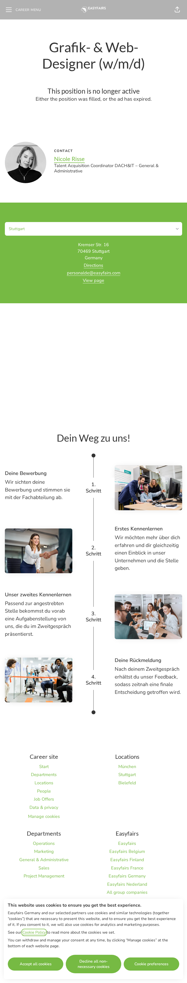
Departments (44, 774)
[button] (177, 10)
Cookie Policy (34, 932)
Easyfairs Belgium (127, 851)
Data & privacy (43, 807)
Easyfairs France (127, 868)
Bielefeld (127, 783)
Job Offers (44, 799)
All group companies (127, 892)
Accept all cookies (36, 964)
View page (93, 280)
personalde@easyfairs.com (93, 273)
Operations (44, 843)
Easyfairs (127, 843)
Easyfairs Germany (127, 876)
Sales (43, 868)
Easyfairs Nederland (127, 884)
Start (44, 766)
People (44, 791)
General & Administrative (44, 860)
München (127, 766)
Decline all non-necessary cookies (94, 964)
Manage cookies (44, 816)
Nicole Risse (69, 158)
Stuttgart (127, 774)
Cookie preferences (151, 964)
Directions (93, 265)
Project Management (44, 876)
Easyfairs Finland (127, 860)
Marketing (44, 851)
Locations (44, 783)
